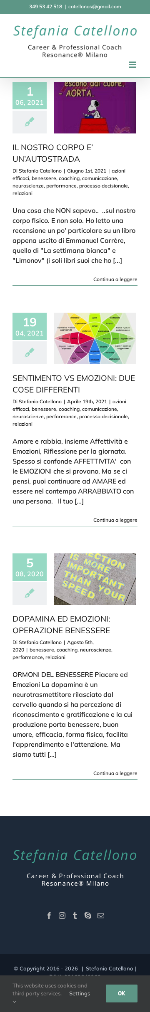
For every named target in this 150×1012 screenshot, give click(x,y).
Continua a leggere (115, 279)
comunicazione (99, 178)
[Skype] (88, 915)
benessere (44, 178)
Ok (121, 993)
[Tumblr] (75, 915)
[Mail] (101, 915)
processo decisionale (103, 186)
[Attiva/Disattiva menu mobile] (133, 64)
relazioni (22, 193)
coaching (69, 178)
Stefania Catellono (40, 171)
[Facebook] (49, 915)
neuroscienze (28, 186)
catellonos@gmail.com (94, 6)
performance (61, 186)
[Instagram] (62, 915)
